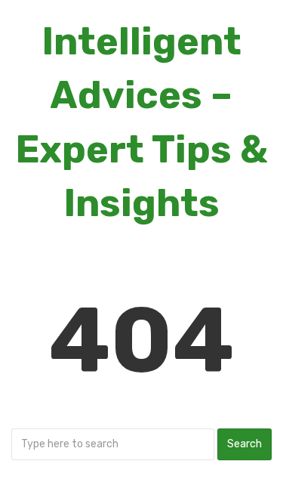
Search (244, 444)
